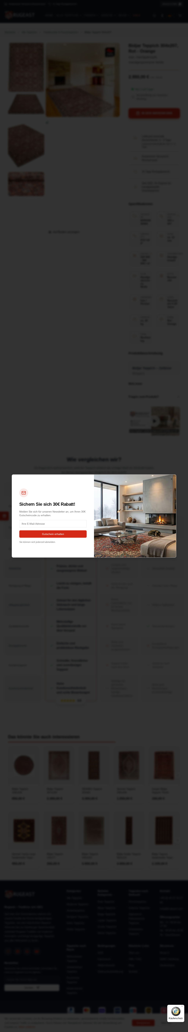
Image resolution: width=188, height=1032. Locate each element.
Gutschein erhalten (53, 534)
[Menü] (182, 1007)
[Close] (171, 479)
